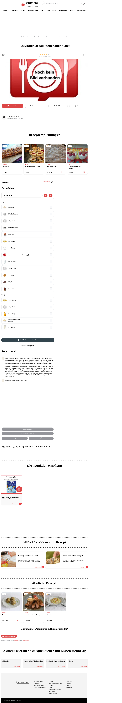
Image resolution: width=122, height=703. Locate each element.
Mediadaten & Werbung (55, 683)
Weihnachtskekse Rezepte (31, 446)
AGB (50, 687)
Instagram (69, 687)
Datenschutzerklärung (55, 689)
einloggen (17, 640)
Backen (15, 10)
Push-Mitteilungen (39, 685)
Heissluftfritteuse (35, 10)
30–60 (3, 54)
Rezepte (6, 10)
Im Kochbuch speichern (27, 433)
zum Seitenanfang (23, 682)
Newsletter (37, 683)
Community (81, 10)
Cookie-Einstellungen (40, 687)
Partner (51, 685)
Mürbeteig (5, 661)
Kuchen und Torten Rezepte (12, 446)
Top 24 (22, 10)
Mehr (25, 448)
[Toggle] (84, 3)
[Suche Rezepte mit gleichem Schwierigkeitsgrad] (85, 55)
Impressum (52, 691)
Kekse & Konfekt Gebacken (33, 661)
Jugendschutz (53, 693)
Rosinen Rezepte (46, 446)
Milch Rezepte (17, 448)
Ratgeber (63, 10)
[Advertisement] (44, 521)
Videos (72, 10)
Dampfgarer (51, 10)
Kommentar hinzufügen (9, 636)
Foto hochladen (27, 429)
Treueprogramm (38, 681)
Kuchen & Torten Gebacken (55, 661)
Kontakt (51, 681)
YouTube (68, 685)
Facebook (69, 681)
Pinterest (68, 683)
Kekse (71, 661)
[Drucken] (41, 438)
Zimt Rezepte (7, 448)
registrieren (26, 640)
